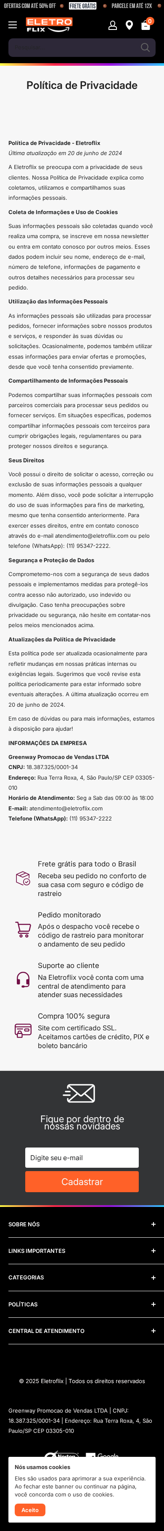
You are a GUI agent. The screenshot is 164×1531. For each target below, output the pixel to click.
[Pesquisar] (145, 47)
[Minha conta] (112, 24)
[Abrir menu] (12, 24)
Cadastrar (82, 1181)
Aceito (30, 1510)
